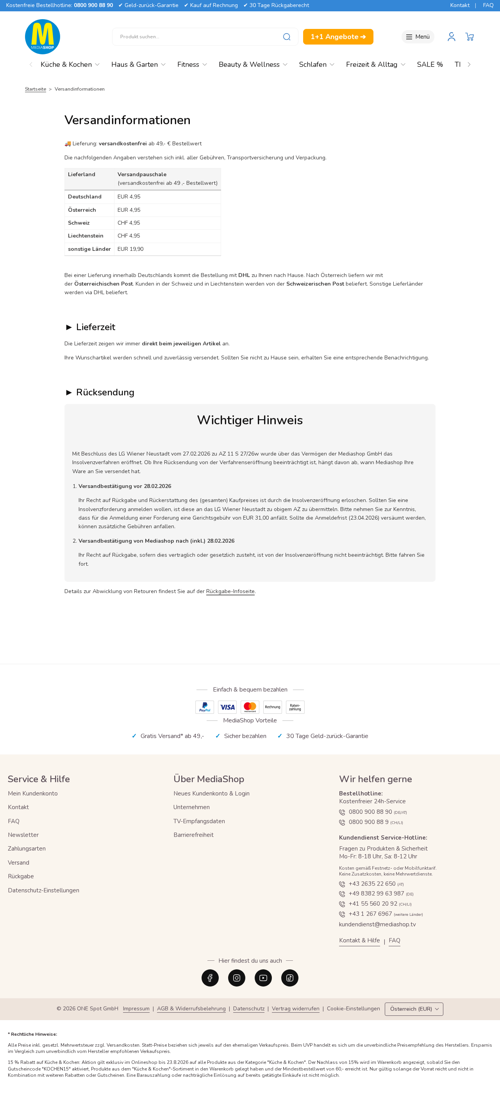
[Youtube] (263, 978)
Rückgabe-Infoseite (230, 591)
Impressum (136, 1009)
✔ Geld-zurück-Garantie (148, 5)
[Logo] (42, 36)
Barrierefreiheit (193, 835)
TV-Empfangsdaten (199, 821)
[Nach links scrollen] (31, 62)
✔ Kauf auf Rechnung (211, 5)
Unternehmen (191, 807)
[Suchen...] (286, 36)
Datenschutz (248, 1009)
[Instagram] (236, 978)
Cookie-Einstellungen (353, 1009)
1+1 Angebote (338, 36)
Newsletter (23, 835)
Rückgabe (21, 876)
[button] (469, 36)
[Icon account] (451, 36)
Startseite (35, 89)
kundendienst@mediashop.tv (377, 924)
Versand (18, 863)
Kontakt (460, 5)
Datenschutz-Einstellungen (43, 890)
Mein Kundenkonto (33, 793)
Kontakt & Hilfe (359, 940)
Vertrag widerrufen (296, 1009)
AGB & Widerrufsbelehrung (191, 1009)
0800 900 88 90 (93, 5)
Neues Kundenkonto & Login (211, 793)
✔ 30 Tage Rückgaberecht (276, 5)
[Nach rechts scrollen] (469, 62)
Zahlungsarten (27, 849)
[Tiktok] (289, 978)
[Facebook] (210, 978)
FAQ (488, 5)
